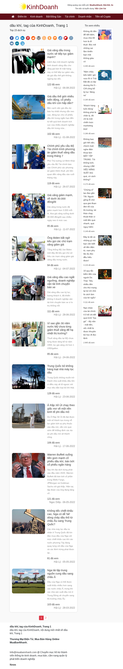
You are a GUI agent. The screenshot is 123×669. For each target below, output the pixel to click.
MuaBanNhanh (96, 5)
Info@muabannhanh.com (23, 652)
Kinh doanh (36, 16)
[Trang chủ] (13, 17)
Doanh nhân (85, 16)
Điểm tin (22, 16)
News (13, 664)
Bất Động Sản (53, 16)
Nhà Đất (106, 5)
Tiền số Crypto (103, 16)
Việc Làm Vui (100, 9)
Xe (112, 5)
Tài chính (70, 16)
